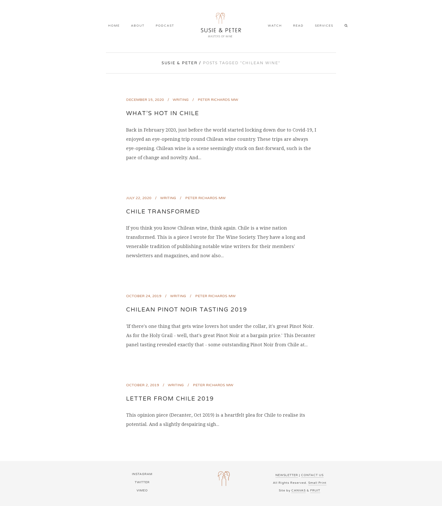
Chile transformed (163, 211)
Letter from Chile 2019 (170, 398)
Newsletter (286, 475)
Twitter (142, 482)
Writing (181, 100)
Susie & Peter (179, 63)
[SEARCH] (348, 26)
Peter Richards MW (218, 100)
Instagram (142, 474)
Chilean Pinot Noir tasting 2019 (186, 309)
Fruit (315, 490)
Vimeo (142, 490)
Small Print (317, 483)
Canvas (298, 490)
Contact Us (312, 475)
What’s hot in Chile (162, 113)
